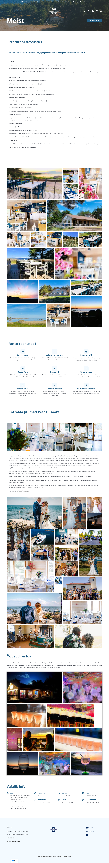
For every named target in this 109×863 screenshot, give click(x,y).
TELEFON (64, 793)
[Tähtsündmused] (54, 385)
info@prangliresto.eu (13, 841)
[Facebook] (93, 11)
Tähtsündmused (54, 388)
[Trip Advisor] (84, 11)
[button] (93, 20)
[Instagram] (97, 11)
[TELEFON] (59, 793)
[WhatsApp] (88, 11)
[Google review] (83, 800)
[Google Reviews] (101, 11)
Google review (90, 800)
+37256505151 (11, 838)
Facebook (88, 793)
